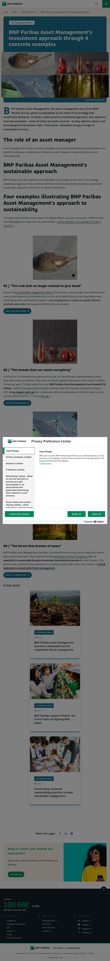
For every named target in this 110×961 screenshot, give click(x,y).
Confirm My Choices (19, 514)
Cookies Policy (45, 463)
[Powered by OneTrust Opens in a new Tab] (95, 522)
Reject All (76, 514)
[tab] (19, 451)
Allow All (96, 514)
